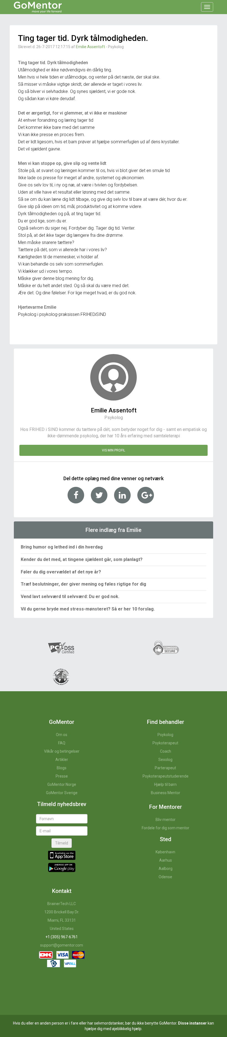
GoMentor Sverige (62, 793)
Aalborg (165, 868)
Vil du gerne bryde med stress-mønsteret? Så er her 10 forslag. (88, 609)
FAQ (61, 743)
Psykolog (165, 734)
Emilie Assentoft (90, 47)
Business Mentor (165, 793)
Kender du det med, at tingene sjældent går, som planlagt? (82, 559)
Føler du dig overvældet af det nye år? (61, 572)
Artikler (61, 759)
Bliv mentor (166, 819)
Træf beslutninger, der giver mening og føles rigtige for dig (83, 584)
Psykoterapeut (165, 743)
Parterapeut (165, 768)
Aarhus (165, 860)
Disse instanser (192, 1023)
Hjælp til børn (165, 784)
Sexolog (165, 759)
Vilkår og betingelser (61, 751)
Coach (165, 751)
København (165, 852)
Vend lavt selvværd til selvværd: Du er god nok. (70, 596)
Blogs (61, 768)
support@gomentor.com (61, 945)
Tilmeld (61, 843)
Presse (62, 776)
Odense (165, 877)
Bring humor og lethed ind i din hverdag (62, 547)
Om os (61, 734)
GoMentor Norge (61, 784)
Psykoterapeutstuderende (166, 776)
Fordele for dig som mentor (165, 828)
